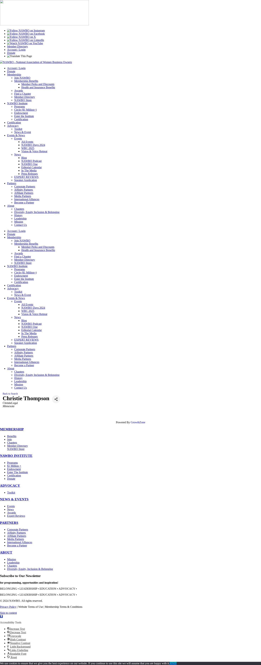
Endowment (21, 112)
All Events (27, 141)
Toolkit (18, 128)
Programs (19, 106)
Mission (18, 221)
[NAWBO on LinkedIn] (25, 40)
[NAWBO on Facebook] (26, 33)
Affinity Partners (23, 189)
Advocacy (13, 125)
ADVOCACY (10, 485)
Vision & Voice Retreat (34, 151)
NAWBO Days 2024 (33, 144)
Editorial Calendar (31, 167)
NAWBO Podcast (31, 160)
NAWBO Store (23, 100)
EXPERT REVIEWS (26, 176)
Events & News (16, 135)
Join (9, 439)
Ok (171, 663)
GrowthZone (138, 422)
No (175, 663)
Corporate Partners (24, 186)
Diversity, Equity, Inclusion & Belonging (30, 568)
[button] (1, 616)
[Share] (56, 399)
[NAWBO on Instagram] (26, 30)
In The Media (29, 170)
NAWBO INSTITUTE (16, 456)
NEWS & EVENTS (14, 499)
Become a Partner (24, 202)
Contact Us (20, 224)
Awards (18, 90)
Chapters (19, 208)
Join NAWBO (22, 77)
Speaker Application (25, 180)
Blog (24, 157)
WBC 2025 (27, 148)
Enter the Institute (24, 116)
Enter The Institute (17, 472)
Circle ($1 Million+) (25, 109)
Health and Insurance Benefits (38, 87)
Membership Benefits (26, 80)
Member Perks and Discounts (37, 84)
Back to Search (10, 393)
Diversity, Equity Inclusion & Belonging (36, 212)
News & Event (22, 132)
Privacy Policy (8, 606)
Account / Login (16, 49)
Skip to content (8, 612)
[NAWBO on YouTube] (25, 43)
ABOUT (6, 552)
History (18, 215)
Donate (11, 52)
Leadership (20, 218)
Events (18, 138)
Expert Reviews (16, 515)
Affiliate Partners (23, 192)
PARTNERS (9, 523)
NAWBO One (29, 164)
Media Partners (22, 196)
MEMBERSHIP (12, 429)
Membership (14, 74)
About (10, 205)
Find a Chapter (22, 93)
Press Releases (29, 173)
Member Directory (17, 46)
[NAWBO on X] (21, 36)
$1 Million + (14, 465)
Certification (21, 119)
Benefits (11, 436)
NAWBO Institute (17, 103)
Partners (11, 183)
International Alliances (26, 199)
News (17, 154)
